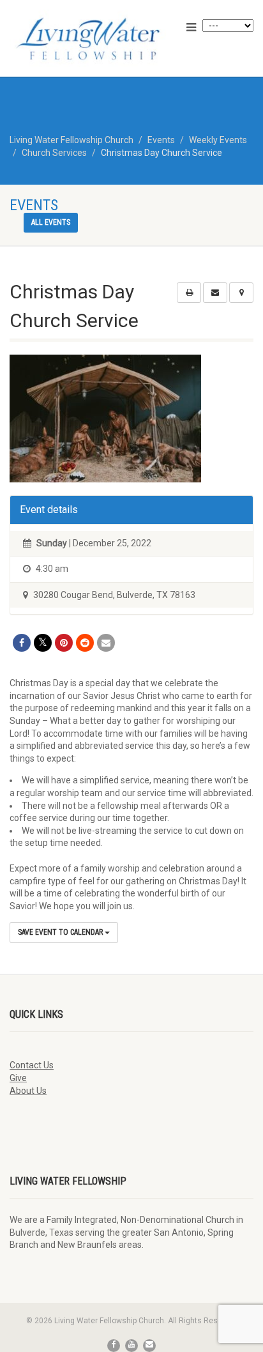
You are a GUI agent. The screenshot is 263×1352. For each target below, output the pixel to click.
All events (50, 222)
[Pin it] (64, 643)
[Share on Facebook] (22, 643)
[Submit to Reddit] (85, 643)
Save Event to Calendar (61, 932)
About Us (28, 1091)
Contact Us (32, 1065)
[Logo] (88, 39)
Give (18, 1078)
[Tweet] (43, 643)
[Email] (106, 643)
